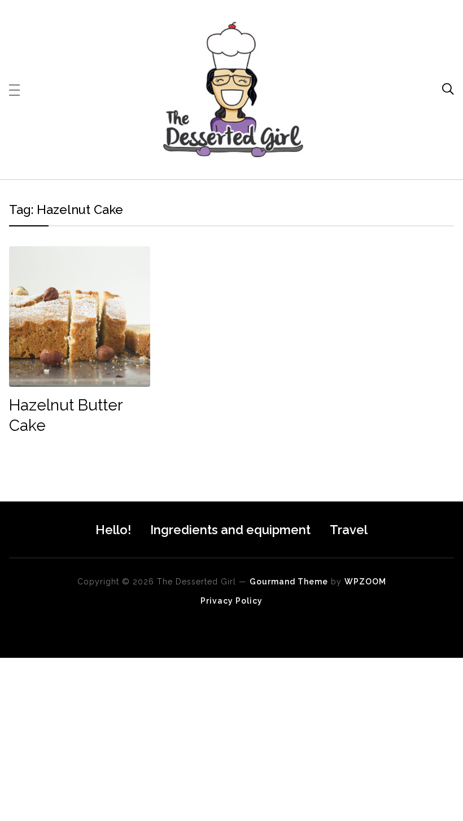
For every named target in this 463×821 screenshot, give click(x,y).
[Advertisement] (231, 737)
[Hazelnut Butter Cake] (79, 253)
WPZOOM (365, 581)
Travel (349, 529)
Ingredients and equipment (230, 529)
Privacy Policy (231, 600)
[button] (14, 89)
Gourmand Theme (289, 581)
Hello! (113, 529)
